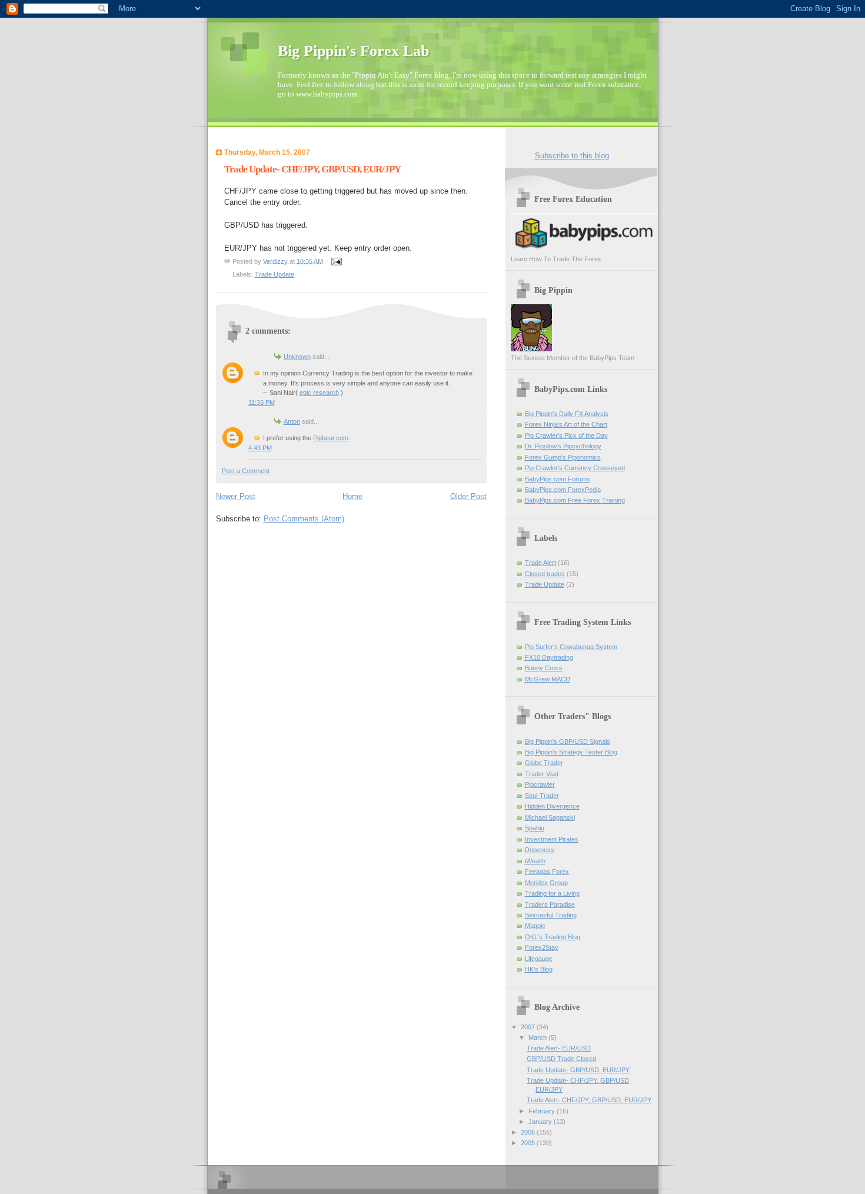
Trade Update (274, 274)
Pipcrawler (540, 784)
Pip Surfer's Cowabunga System (571, 646)
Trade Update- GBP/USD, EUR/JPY (578, 1069)
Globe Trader (544, 762)
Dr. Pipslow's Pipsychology (563, 446)
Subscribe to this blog (572, 155)
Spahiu (534, 828)
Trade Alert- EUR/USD (559, 1048)
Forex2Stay (541, 947)
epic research (319, 392)
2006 (529, 1132)
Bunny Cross (544, 667)
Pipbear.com (330, 437)
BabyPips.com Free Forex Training (575, 500)
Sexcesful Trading (551, 915)
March (538, 1037)
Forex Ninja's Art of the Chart (566, 424)
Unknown (297, 356)
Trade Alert (540, 562)
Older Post (468, 496)
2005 (529, 1142)
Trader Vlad (541, 773)
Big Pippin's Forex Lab (353, 50)
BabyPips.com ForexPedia (563, 489)
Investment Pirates (551, 839)
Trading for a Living (552, 893)
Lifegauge (539, 958)
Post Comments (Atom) (304, 518)
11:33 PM (261, 402)
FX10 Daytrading (549, 657)
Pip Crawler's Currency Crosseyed (575, 467)
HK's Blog (539, 969)
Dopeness (539, 849)
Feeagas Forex (547, 871)
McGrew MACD (547, 679)
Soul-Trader (542, 795)
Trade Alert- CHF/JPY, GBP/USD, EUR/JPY (589, 1099)
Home (352, 496)
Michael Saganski (550, 817)
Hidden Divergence (552, 806)
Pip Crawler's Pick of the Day (566, 435)
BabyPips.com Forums (557, 479)
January (541, 1121)
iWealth (535, 860)
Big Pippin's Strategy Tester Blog (571, 752)
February (542, 1111)
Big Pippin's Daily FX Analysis (566, 413)
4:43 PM (260, 447)
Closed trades (545, 573)
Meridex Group (546, 882)
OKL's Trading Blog (552, 936)
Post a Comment (246, 470)
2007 (529, 1026)
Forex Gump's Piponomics (563, 457)
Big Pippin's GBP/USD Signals (567, 741)
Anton (292, 421)
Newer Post (235, 496)
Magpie (535, 925)
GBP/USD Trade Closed (561, 1058)
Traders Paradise (550, 904)
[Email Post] (336, 260)
